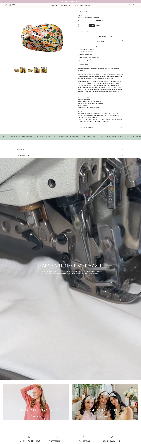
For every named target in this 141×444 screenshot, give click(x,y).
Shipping (80, 18)
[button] (54, 5)
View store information (86, 52)
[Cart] (137, 5)
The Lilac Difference (86, 127)
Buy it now (100, 41)
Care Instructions (23, 149)
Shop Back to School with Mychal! (70, 1)
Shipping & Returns (23, 155)
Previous (13, 38)
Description (84, 65)
